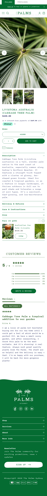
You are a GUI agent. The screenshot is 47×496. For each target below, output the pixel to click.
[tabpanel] (23, 334)
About (5, 432)
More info (7, 438)
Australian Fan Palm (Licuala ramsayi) (23, 228)
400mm (23, 134)
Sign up (10, 7)
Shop (4, 420)
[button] (7, 13)
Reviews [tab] (8, 299)
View (21, 236)
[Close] (44, 7)
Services (6, 426)
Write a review (23, 291)
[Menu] (3, 13)
